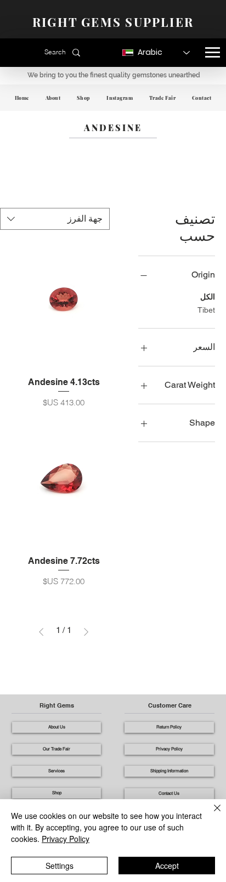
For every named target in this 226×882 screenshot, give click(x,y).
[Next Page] (41, 631)
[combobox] (55, 219)
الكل (207, 296)
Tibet (206, 310)
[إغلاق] (210, 814)
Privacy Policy (65, 838)
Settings (60, 865)
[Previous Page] (86, 631)
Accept (167, 865)
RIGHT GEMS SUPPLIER (113, 22)
